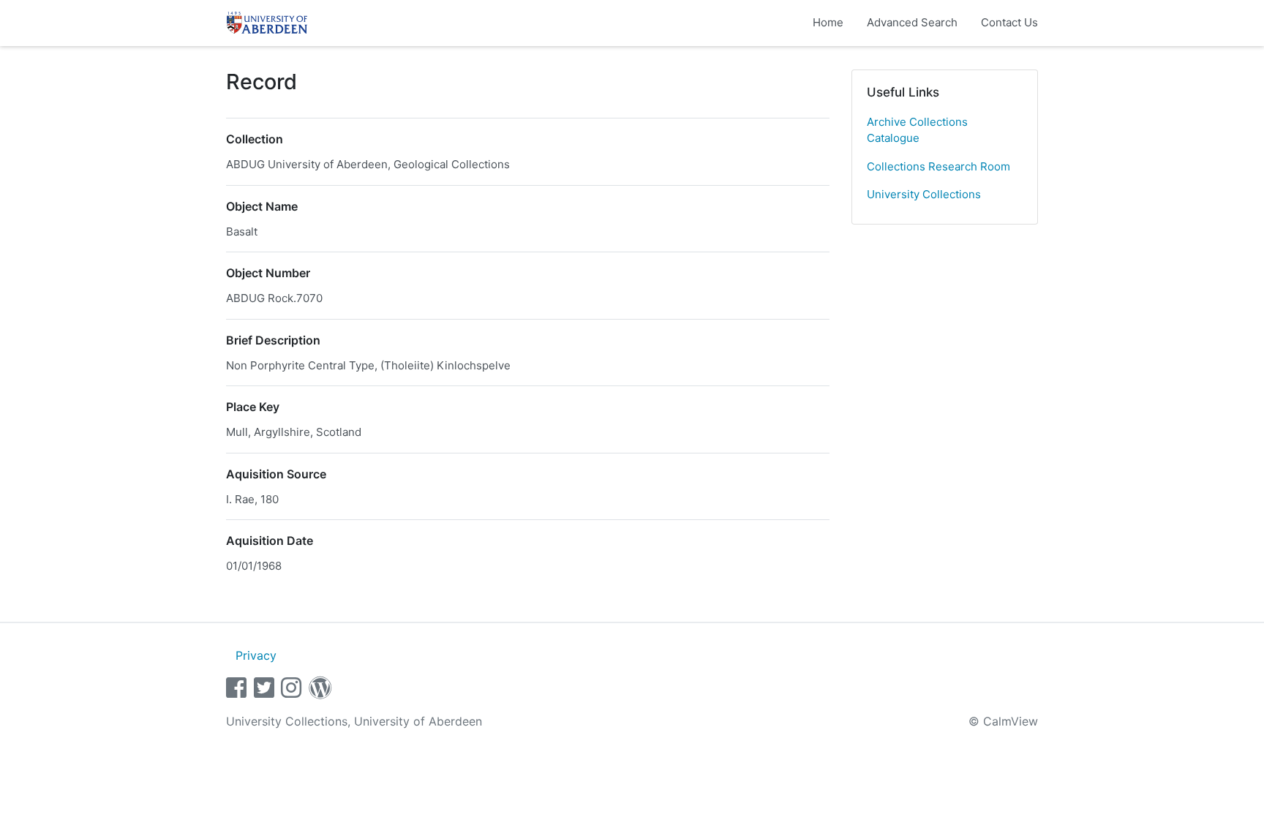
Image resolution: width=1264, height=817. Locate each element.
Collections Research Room (938, 166)
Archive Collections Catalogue (917, 130)
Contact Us (1009, 22)
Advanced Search (912, 22)
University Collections (924, 194)
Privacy (256, 655)
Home (828, 22)
